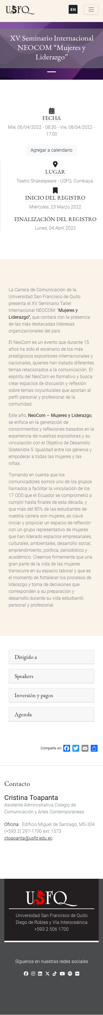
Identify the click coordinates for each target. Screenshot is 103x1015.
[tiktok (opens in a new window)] (55, 973)
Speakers (24, 676)
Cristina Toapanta (31, 798)
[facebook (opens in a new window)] (26, 973)
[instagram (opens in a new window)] (33, 973)
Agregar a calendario (51, 150)
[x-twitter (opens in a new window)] (47, 973)
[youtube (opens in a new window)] (62, 973)
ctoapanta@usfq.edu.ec (28, 838)
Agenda (23, 714)
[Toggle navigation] (91, 9)
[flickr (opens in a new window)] (77, 973)
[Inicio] (20, 10)
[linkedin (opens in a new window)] (40, 973)
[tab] (51, 657)
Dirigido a (26, 657)
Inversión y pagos (34, 695)
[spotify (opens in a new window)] (70, 973)
